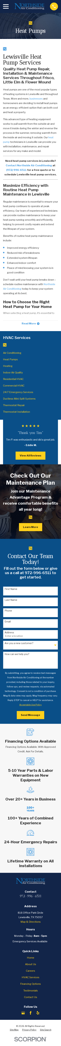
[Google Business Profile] (23, 1013)
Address (9, 632)
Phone (8, 610)
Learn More (30, 527)
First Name (11, 589)
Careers (30, 970)
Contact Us (30, 997)
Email (8, 621)
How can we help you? (17, 654)
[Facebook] (30, 1013)
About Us (30, 964)
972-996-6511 (31, 896)
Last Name (11, 600)
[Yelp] (38, 1013)
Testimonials (30, 990)
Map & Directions (31, 921)
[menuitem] (30, 353)
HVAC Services (30, 977)
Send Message (30, 715)
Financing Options (30, 983)
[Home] (29, 6)
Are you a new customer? (19, 643)
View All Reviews (30, 455)
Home (30, 957)
